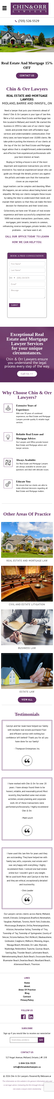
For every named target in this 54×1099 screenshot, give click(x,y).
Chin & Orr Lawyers (20, 1076)
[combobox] (12, 278)
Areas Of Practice (27, 989)
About (27, 986)
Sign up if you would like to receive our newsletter (27, 1033)
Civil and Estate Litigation (27, 604)
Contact (27, 996)
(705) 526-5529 (28, 21)
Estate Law (27, 691)
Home (27, 982)
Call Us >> (27, 373)
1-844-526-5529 (27, 1063)
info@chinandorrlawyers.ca (27, 1067)
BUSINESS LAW (27, 648)
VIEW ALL (27, 699)
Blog (27, 993)
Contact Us (27, 75)
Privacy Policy (27, 1000)
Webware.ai (45, 1076)
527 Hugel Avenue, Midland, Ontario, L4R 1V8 (26, 1057)
